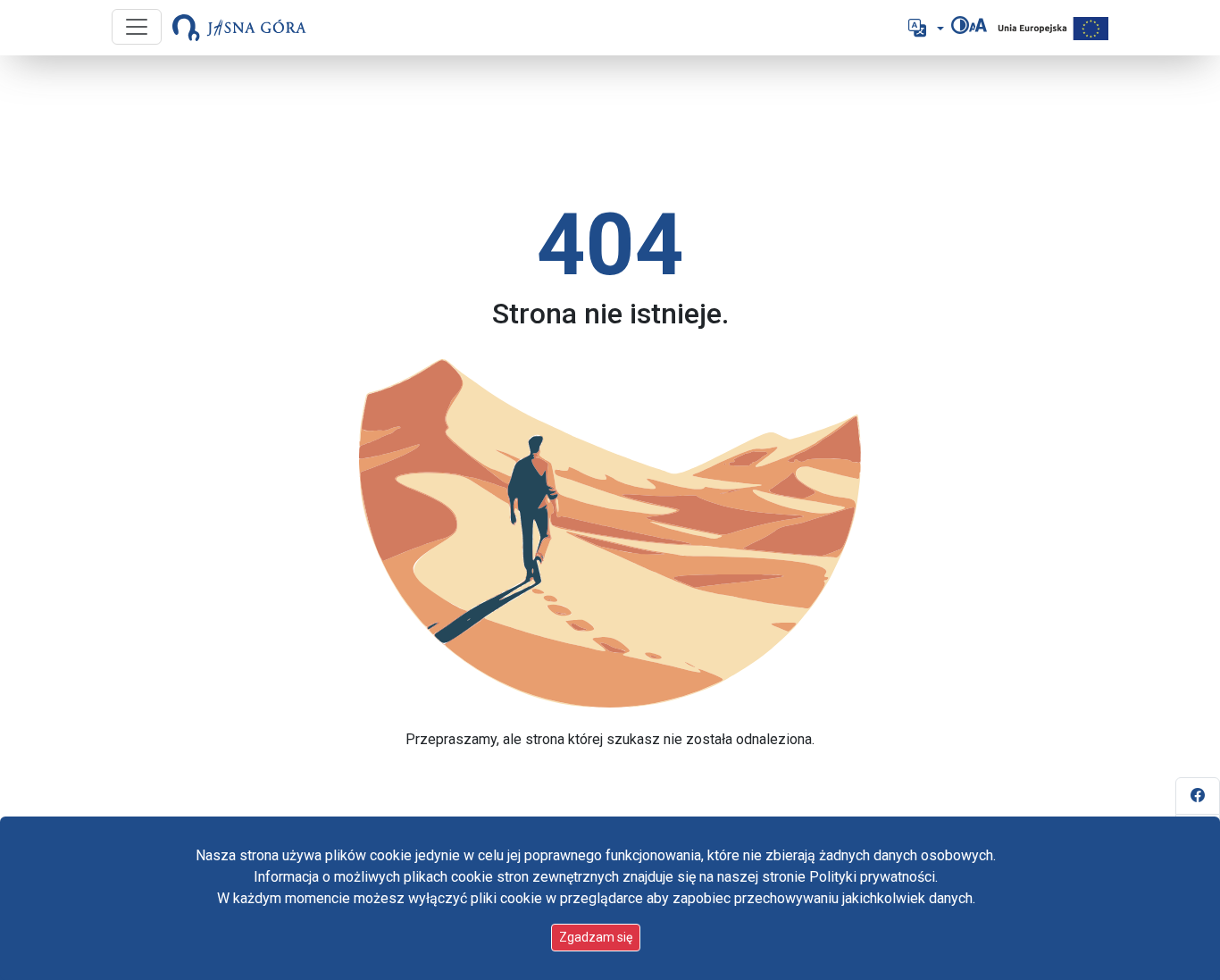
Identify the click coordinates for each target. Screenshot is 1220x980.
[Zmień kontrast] (960, 25)
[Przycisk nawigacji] (137, 27)
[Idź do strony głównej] (239, 27)
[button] (924, 27)
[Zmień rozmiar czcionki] (978, 25)
